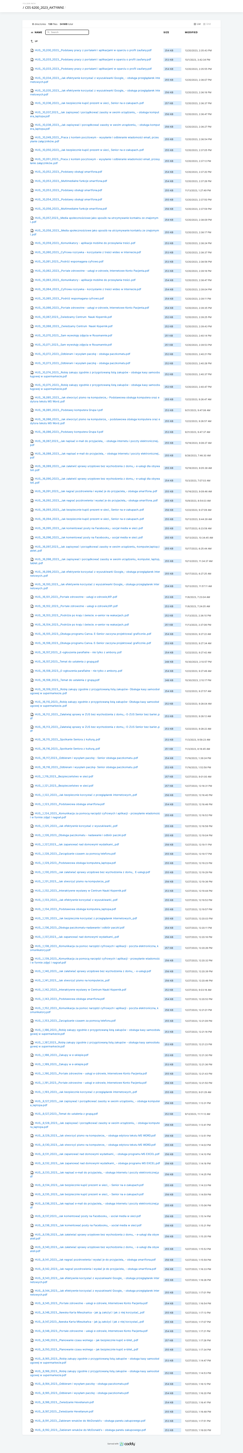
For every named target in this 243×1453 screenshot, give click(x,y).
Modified (191, 32)
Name (39, 32)
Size (166, 32)
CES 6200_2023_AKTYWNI (44, 7)
